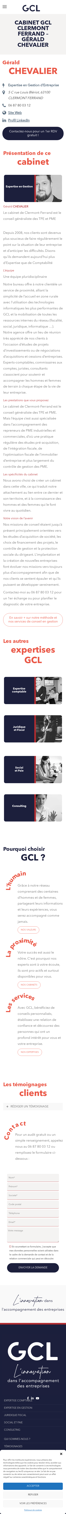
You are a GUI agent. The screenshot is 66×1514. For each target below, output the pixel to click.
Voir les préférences (33, 1503)
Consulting (19, 806)
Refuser (33, 1495)
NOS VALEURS (28, 930)
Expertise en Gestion (18, 1408)
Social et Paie (19, 769)
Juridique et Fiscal (19, 728)
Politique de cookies (33, 1510)
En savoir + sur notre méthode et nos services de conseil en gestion (33, 619)
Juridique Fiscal (15, 1415)
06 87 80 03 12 (19, 105)
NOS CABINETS (29, 985)
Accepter (33, 1486)
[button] (61, 1453)
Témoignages (13, 1446)
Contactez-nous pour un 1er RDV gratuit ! (33, 133)
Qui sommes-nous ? (17, 1439)
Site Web (15, 113)
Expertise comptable (19, 690)
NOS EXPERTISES (30, 1052)
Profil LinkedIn (19, 120)
